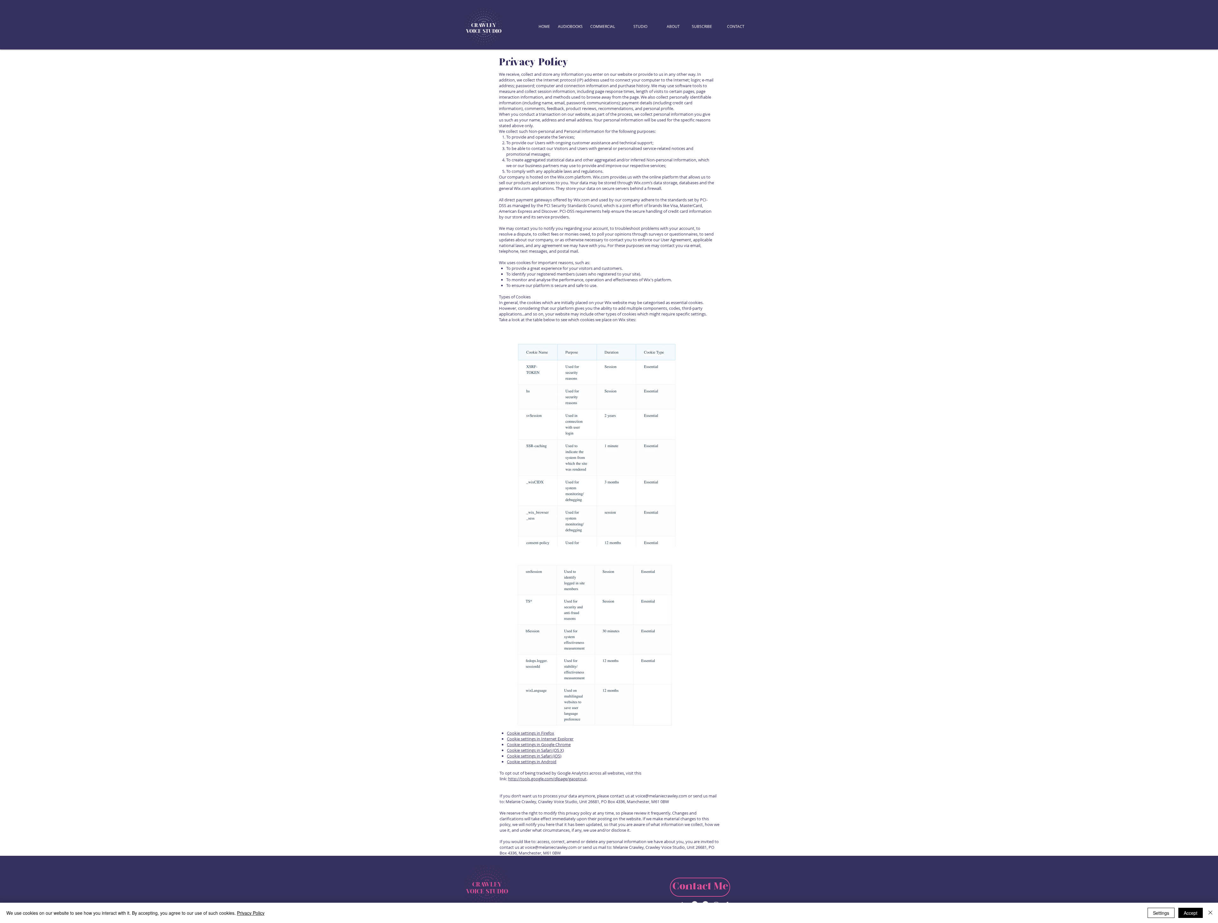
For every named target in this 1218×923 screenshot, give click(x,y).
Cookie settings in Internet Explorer (540, 739)
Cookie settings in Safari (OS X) (535, 750)
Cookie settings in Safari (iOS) (534, 756)
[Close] (1210, 913)
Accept (1190, 913)
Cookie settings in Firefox (530, 733)
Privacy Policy (251, 913)
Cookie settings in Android (531, 761)
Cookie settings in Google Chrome (539, 744)
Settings (1161, 913)
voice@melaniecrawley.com (661, 796)
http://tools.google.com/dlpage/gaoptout (547, 779)
